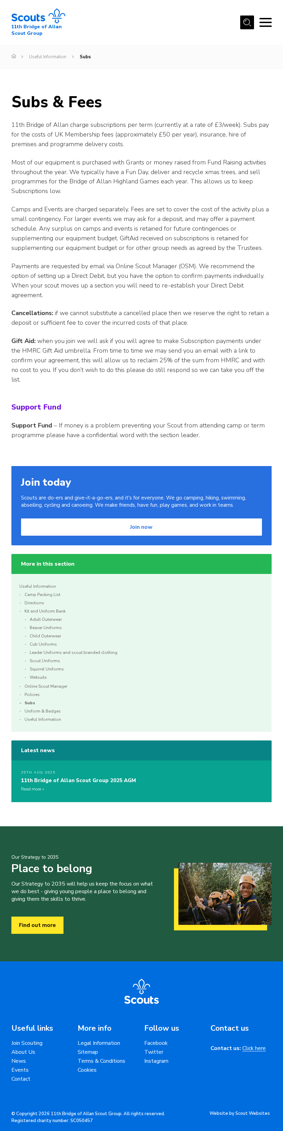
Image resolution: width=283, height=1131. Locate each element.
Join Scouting (26, 1043)
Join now (141, 527)
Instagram (156, 1061)
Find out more (37, 925)
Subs (30, 703)
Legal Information (99, 1043)
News (18, 1061)
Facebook (156, 1043)
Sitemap (88, 1052)
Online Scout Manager (46, 686)
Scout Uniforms (45, 661)
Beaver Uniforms (46, 627)
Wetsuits (38, 677)
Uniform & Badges (43, 711)
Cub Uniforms (43, 644)
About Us (23, 1052)
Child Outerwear (45, 636)
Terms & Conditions (101, 1061)
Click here (254, 1048)
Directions (34, 603)
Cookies (87, 1070)
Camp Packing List (42, 594)
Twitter (153, 1052)
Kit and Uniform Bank (45, 611)
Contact (20, 1079)
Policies (32, 694)
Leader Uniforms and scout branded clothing (73, 652)
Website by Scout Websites (239, 1113)
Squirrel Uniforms (47, 669)
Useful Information (47, 57)
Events (20, 1070)
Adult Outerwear (46, 619)
